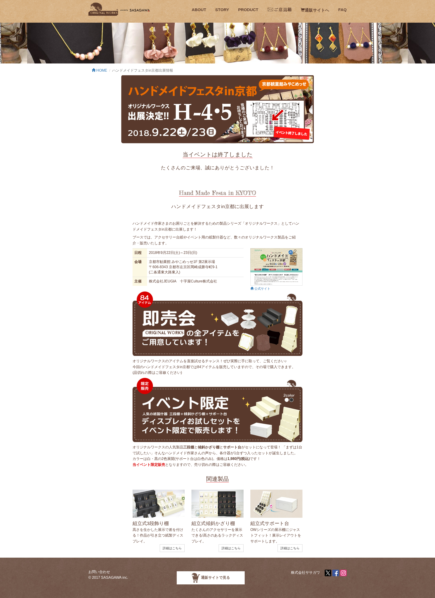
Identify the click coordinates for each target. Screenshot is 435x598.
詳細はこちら (172, 548)
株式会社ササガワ (305, 572)
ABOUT (199, 9)
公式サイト (262, 288)
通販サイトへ (317, 10)
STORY (222, 9)
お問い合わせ (99, 572)
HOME (101, 70)
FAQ (342, 9)
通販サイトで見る (215, 577)
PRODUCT (248, 9)
